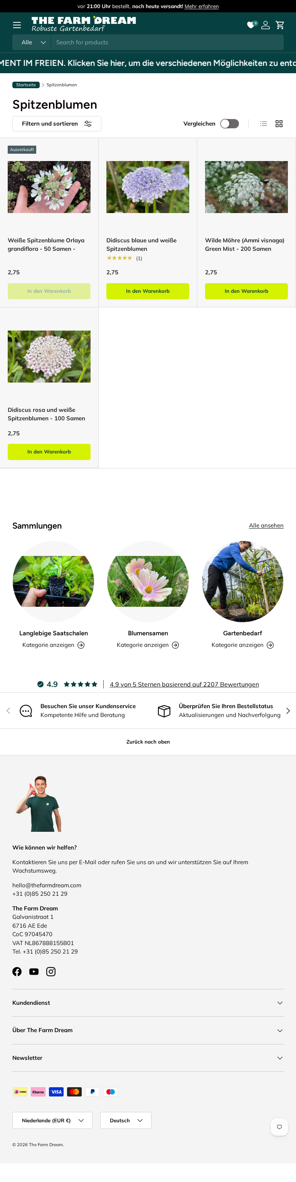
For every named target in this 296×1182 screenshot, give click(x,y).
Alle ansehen (266, 525)
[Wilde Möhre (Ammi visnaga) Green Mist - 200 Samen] (246, 187)
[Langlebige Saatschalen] (53, 581)
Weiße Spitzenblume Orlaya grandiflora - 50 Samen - (46, 245)
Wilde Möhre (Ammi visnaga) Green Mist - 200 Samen (244, 245)
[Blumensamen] (147, 581)
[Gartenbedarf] (242, 581)
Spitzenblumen (62, 85)
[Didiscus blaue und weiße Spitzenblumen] (147, 187)
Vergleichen (199, 123)
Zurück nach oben (148, 742)
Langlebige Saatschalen (53, 633)
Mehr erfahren (202, 6)
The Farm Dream (46, 1144)
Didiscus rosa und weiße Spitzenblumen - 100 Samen (46, 414)
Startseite (26, 84)
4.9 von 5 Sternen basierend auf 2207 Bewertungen (184, 684)
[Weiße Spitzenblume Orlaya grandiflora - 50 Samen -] (49, 187)
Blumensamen (148, 633)
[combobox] (148, 42)
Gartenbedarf (242, 633)
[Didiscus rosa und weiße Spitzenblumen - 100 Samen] (49, 356)
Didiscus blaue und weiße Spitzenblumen (141, 245)
